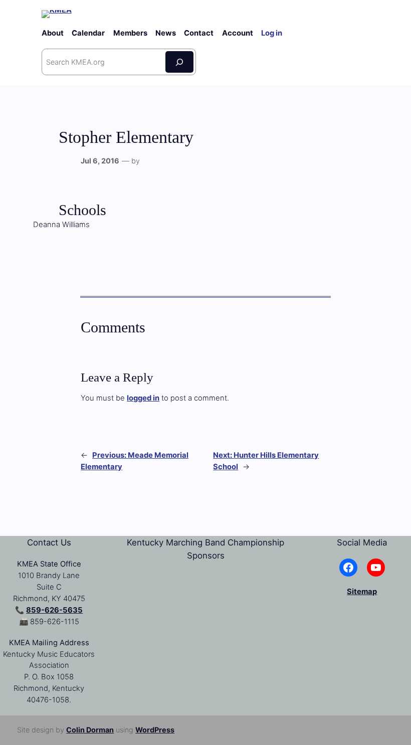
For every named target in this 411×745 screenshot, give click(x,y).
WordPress (154, 729)
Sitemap (362, 591)
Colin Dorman (90, 729)
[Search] (179, 62)
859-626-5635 (54, 610)
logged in (143, 398)
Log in (271, 33)
